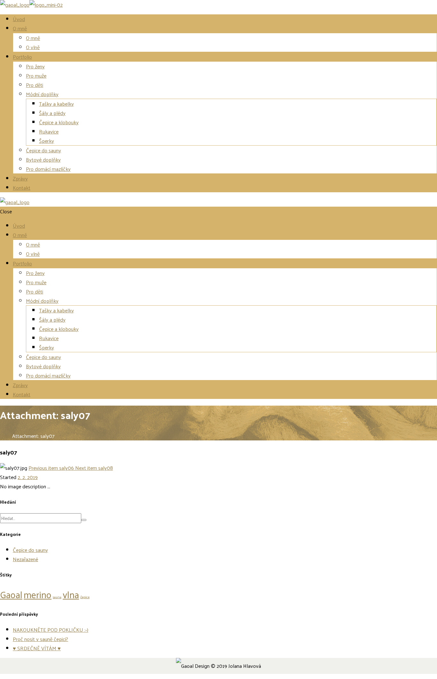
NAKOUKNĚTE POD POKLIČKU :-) (50, 629)
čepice (85, 597)
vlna (71, 594)
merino (38, 594)
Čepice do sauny (30, 549)
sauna (57, 597)
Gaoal (11, 594)
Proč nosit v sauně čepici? (40, 639)
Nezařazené (25, 559)
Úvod (6, 435)
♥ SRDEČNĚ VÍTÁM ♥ (37, 648)
